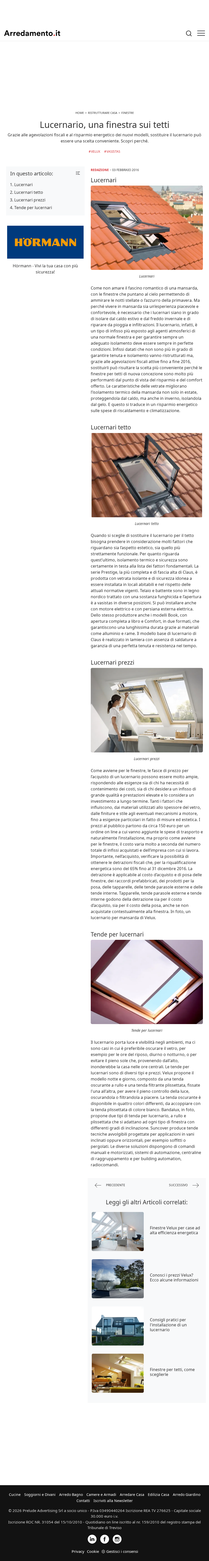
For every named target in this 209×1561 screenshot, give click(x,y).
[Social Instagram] (117, 1538)
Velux (95, 151)
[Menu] (201, 33)
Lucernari (23, 184)
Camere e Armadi (101, 1494)
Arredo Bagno (71, 1494)
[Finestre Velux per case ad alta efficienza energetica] (118, 1231)
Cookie (93, 1551)
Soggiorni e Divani (40, 1494)
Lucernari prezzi (29, 200)
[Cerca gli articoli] (189, 33)
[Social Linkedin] (92, 1538)
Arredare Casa (132, 1494)
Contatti (83, 1500)
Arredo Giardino (186, 1494)
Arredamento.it (32, 33)
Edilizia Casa (158, 1494)
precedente (115, 1185)
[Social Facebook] (104, 1538)
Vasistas (113, 151)
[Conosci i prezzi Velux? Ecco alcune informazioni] (118, 1278)
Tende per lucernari (33, 207)
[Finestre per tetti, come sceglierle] (118, 1373)
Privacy (78, 1551)
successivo (178, 1185)
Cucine (15, 1494)
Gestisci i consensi (122, 1551)
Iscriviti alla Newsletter (113, 1500)
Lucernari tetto (28, 192)
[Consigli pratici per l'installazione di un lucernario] (118, 1326)
